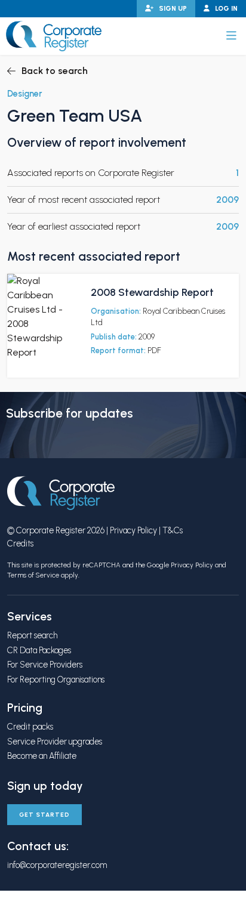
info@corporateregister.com (57, 865)
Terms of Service (33, 575)
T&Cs (172, 530)
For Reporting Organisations (55, 679)
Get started (44, 814)
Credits (20, 543)
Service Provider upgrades (54, 741)
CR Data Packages (39, 650)
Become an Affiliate (41, 755)
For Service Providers (44, 664)
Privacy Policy (133, 530)
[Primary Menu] (231, 36)
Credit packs (30, 726)
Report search (32, 635)
